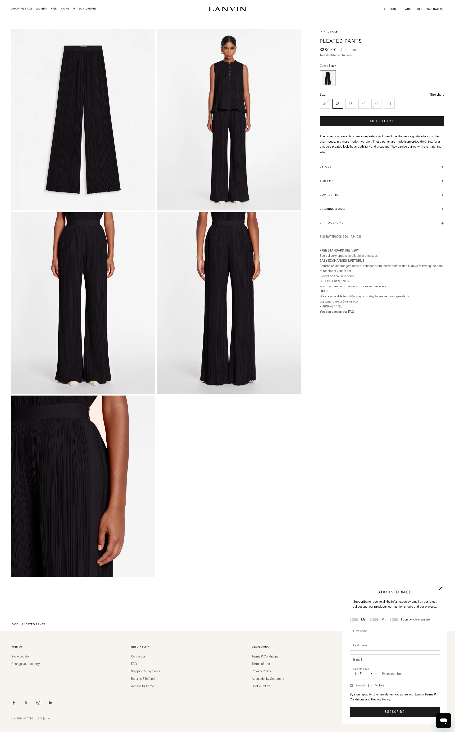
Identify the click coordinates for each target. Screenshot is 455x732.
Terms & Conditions (265, 656)
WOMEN (41, 8)
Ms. (363, 619)
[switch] (354, 619)
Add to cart (382, 121)
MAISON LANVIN (84, 8)
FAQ (134, 664)
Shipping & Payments (145, 671)
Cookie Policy (261, 686)
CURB (65, 8)
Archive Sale (21, 8)
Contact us (138, 656)
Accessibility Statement (268, 679)
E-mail (360, 685)
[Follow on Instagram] (38, 702)
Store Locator (20, 656)
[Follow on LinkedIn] (50, 702)
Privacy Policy (380, 699)
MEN (54, 8)
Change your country (25, 664)
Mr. (384, 619)
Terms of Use (261, 664)
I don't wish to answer (416, 619)
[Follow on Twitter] (26, 702)
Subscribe (395, 711)
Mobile (379, 685)
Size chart (437, 94)
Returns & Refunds (143, 679)
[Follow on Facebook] (13, 702)
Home (13, 624)
